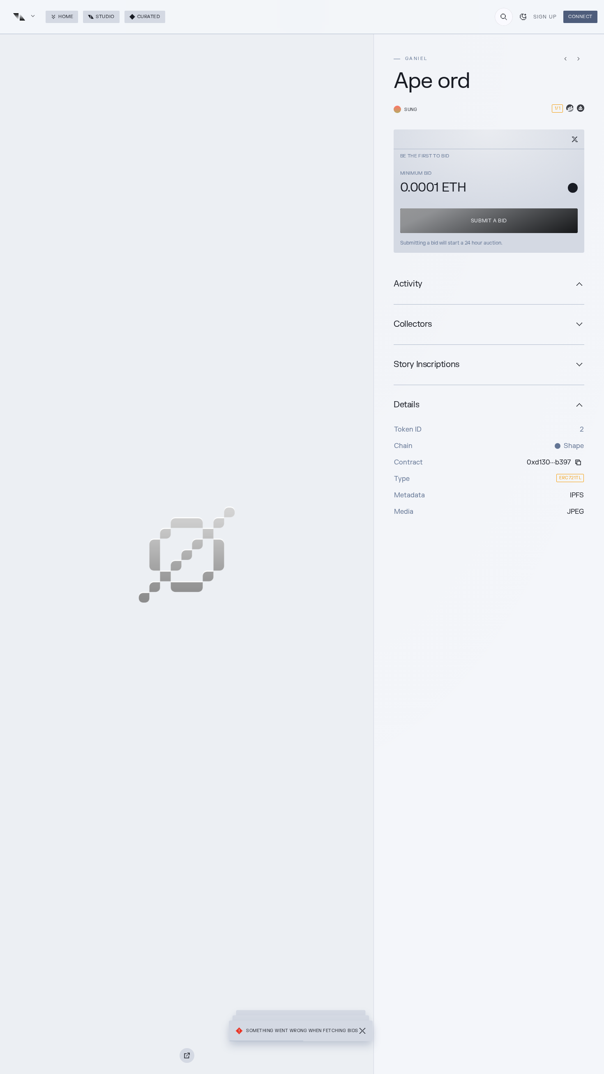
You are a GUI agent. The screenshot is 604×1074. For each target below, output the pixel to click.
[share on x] (575, 139)
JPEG (575, 512)
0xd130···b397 (549, 462)
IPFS (577, 495)
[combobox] (504, 17)
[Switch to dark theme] (523, 17)
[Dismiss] (362, 1031)
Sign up (545, 17)
